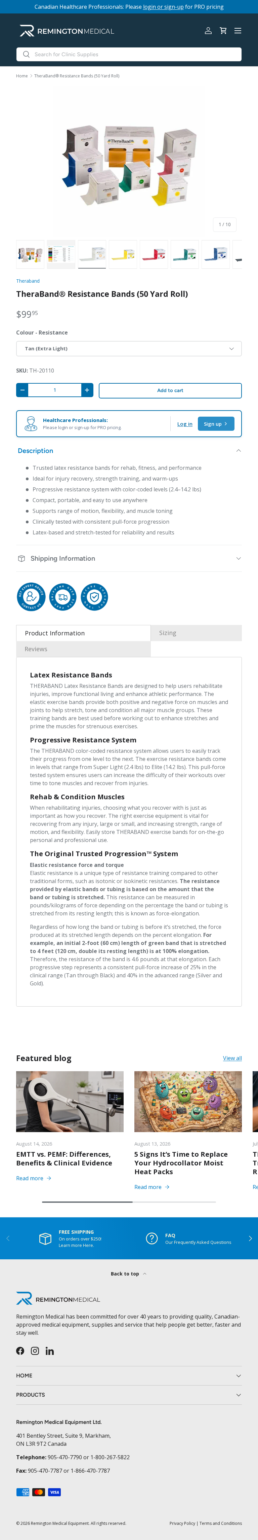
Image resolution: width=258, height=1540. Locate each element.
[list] (129, 161)
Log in (184, 423)
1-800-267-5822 (110, 1457)
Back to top (125, 1273)
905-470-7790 (65, 1457)
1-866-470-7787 (90, 1470)
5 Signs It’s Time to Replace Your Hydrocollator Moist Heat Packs (181, 1163)
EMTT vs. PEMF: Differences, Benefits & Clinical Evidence (64, 1158)
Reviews (36, 649)
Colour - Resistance (42, 332)
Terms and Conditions (221, 1523)
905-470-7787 (45, 1470)
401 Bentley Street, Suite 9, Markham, (63, 1435)
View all (232, 1058)
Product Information (55, 633)
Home (22, 76)
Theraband (28, 281)
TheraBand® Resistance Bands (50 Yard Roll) (76, 76)
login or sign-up (163, 6)
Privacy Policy (182, 1523)
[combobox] (129, 54)
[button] (223, 30)
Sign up (213, 423)
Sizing (167, 633)
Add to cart (170, 390)
